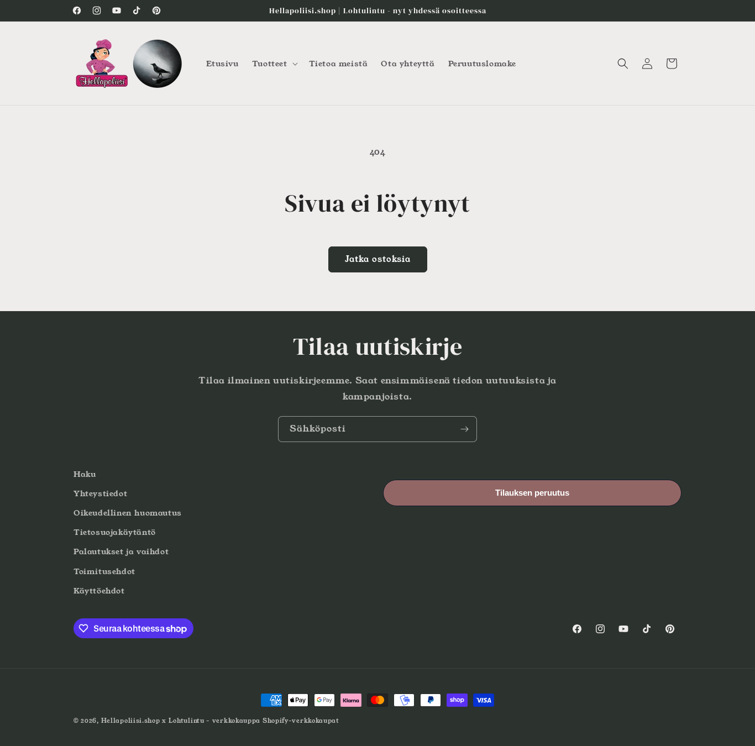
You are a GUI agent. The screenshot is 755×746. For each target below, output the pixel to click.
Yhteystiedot (100, 493)
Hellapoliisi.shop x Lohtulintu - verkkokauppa (181, 720)
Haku (85, 474)
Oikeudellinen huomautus (128, 512)
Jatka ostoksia (378, 259)
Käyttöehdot (99, 590)
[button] (273, 63)
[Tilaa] (464, 429)
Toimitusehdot (104, 571)
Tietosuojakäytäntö (115, 532)
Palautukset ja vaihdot (121, 551)
